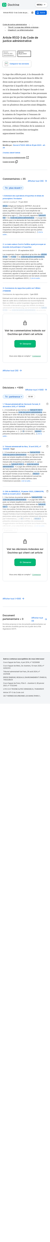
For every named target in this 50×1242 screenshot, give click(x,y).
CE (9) (30, 397)
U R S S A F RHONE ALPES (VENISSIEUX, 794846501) (23, 689)
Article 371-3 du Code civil (13, 692)
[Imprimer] (32, 12)
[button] (25, 153)
